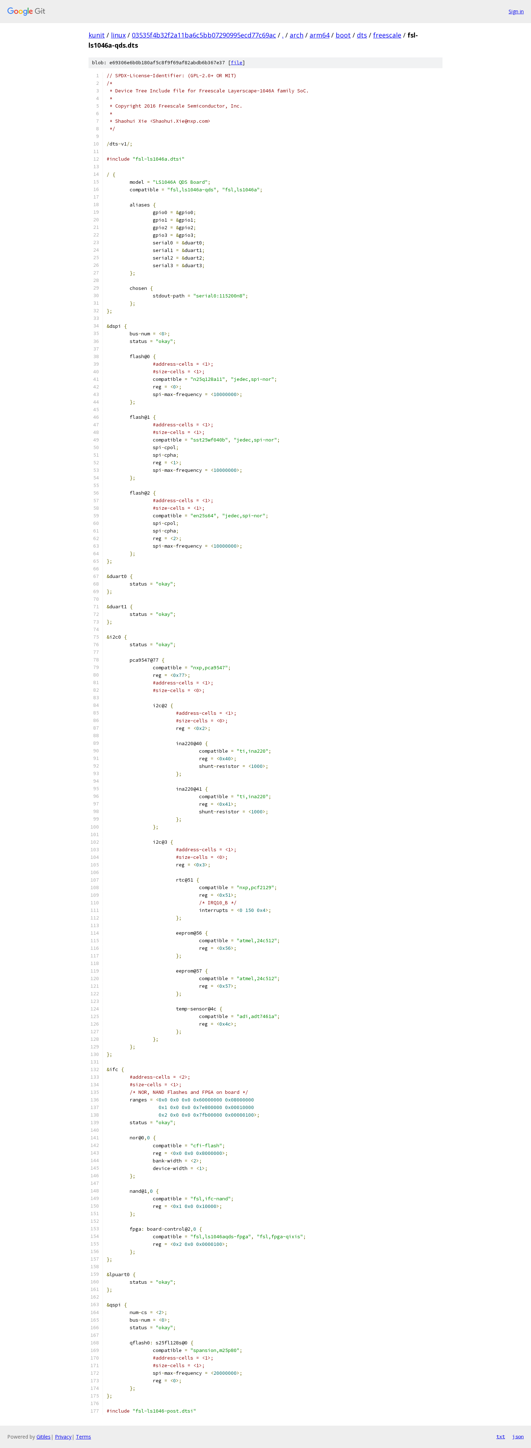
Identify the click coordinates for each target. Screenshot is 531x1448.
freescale (387, 35)
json (518, 1436)
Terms (83, 1436)
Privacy (63, 1436)
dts (362, 35)
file (236, 63)
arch (296, 35)
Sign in (516, 11)
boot (343, 35)
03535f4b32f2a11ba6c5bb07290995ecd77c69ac (204, 35)
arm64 (319, 35)
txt (500, 1436)
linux (118, 35)
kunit (96, 35)
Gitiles (43, 1436)
